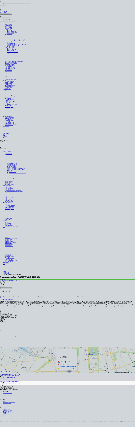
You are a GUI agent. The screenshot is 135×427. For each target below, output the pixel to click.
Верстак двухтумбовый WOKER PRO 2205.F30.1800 (9, 381)
